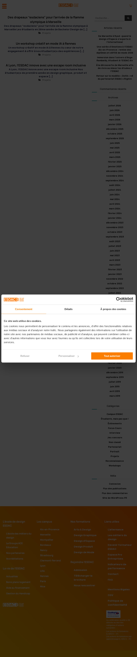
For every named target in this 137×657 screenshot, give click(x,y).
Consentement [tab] (23, 309)
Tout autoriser (112, 356)
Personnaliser (66, 356)
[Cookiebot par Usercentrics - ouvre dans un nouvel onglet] (118, 299)
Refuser (25, 356)
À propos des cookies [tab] (113, 309)
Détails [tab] (68, 309)
